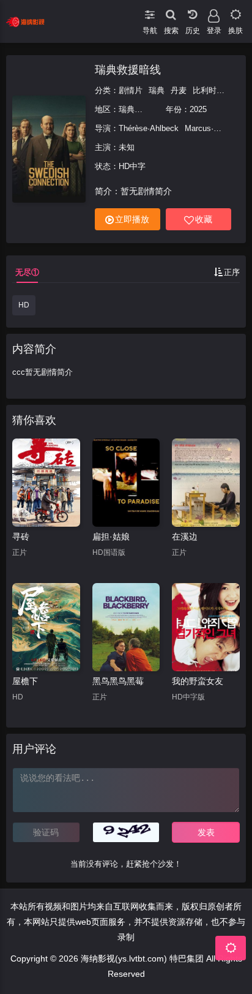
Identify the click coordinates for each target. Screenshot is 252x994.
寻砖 (20, 536)
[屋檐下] (46, 627)
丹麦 (179, 90)
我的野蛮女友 (197, 681)
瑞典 (157, 90)
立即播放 (132, 219)
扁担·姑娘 (111, 536)
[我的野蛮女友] (206, 627)
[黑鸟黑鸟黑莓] (126, 627)
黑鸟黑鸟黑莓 (118, 681)
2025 (198, 109)
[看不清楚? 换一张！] (126, 832)
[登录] (213, 12)
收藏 (203, 219)
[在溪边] (206, 483)
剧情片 (131, 90)
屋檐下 (25, 681)
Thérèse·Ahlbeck (149, 128)
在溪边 (185, 536)
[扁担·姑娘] (126, 483)
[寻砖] (46, 483)
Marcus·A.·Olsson (217, 128)
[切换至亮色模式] (235, 12)
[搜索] (171, 12)
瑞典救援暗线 (128, 70)
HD (23, 305)
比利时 (205, 90)
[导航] (149, 12)
